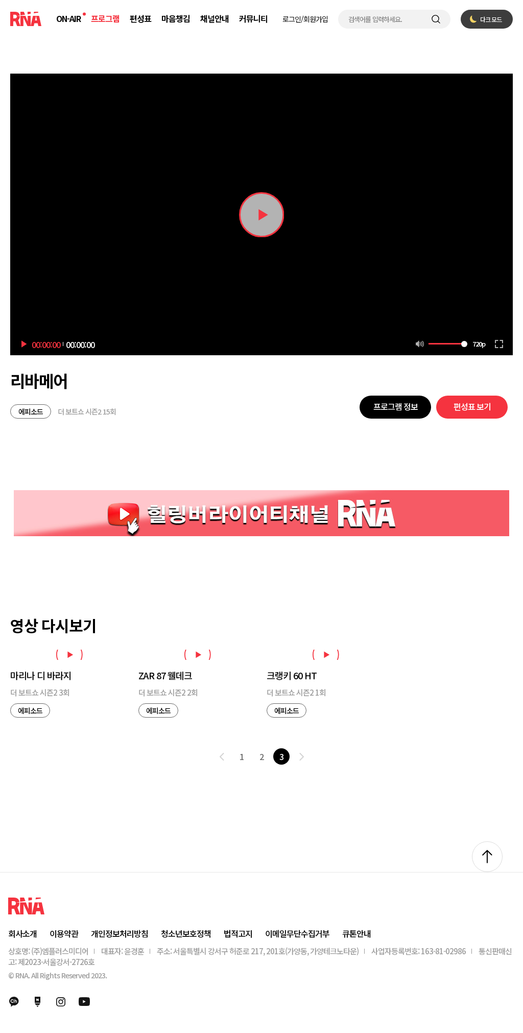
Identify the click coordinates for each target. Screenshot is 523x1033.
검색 (436, 19)
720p (478, 344)
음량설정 (420, 344)
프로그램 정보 (395, 406)
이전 (221, 756)
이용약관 (64, 933)
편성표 (140, 18)
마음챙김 (175, 18)
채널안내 (214, 18)
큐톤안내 (356, 933)
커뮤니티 (253, 18)
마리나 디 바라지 (41, 675)
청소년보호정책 (186, 933)
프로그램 (105, 18)
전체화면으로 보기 (499, 344)
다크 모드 (491, 19)
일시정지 (261, 214)
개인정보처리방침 (119, 933)
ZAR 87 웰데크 (165, 675)
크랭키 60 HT (292, 675)
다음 (301, 756)
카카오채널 (13, 1001)
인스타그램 (60, 1001)
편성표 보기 (472, 406)
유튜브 (84, 1001)
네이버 (37, 1001)
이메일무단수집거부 (297, 933)
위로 (487, 856)
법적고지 (238, 933)
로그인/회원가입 (305, 19)
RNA (25, 19)
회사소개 (22, 933)
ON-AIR (68, 18)
